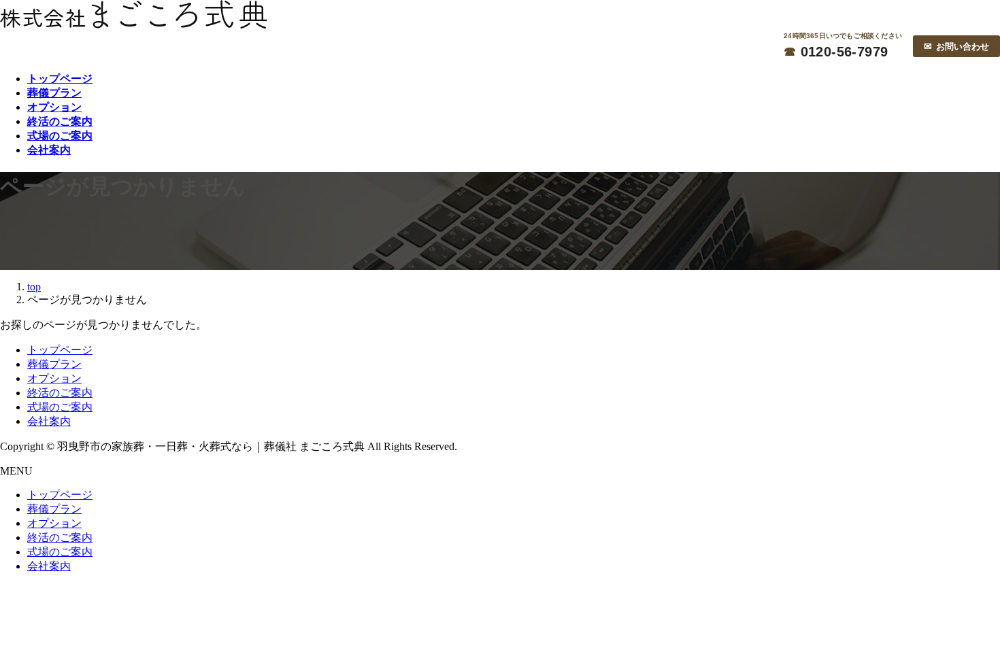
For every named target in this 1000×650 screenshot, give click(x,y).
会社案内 (49, 421)
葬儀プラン (54, 364)
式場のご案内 (60, 407)
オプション (54, 378)
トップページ (60, 350)
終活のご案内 (60, 392)
